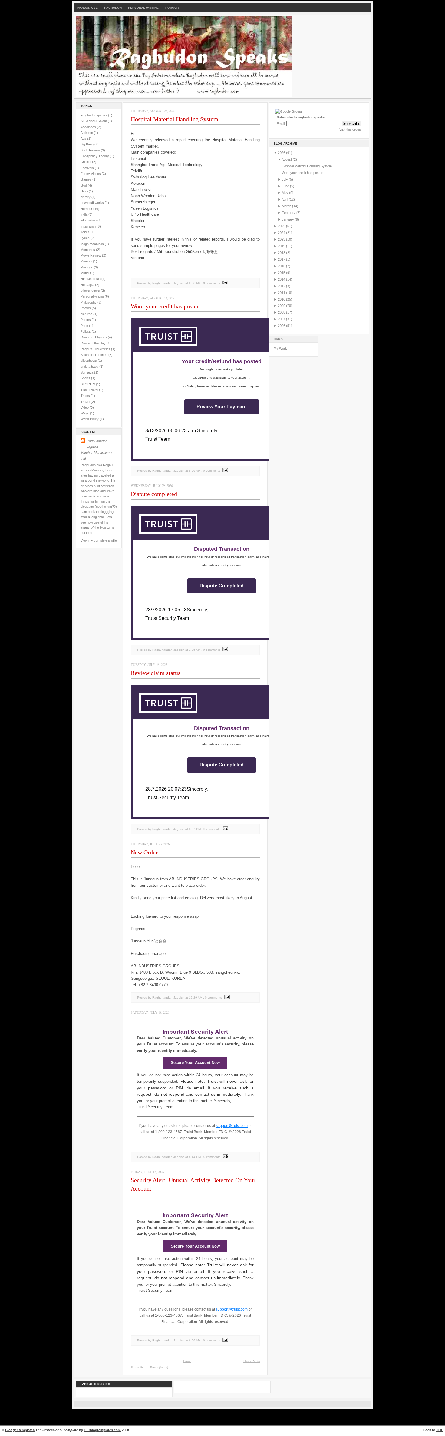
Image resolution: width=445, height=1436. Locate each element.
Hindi (85, 191)
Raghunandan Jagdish (97, 444)
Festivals (88, 168)
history (86, 197)
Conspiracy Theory (95, 156)
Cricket (86, 162)
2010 (282, 299)
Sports (86, 378)
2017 (282, 259)
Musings (87, 267)
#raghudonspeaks (94, 115)
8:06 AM (194, 470)
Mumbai (87, 261)
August (287, 159)
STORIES (88, 384)
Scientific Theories (94, 355)
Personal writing (93, 296)
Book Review (91, 150)
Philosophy (89, 302)
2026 (282, 153)
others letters (91, 290)
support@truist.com (232, 1126)
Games (86, 179)
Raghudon (113, 7)
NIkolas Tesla (91, 279)
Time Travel (90, 390)
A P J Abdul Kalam (94, 121)
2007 (282, 319)
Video (85, 407)
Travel (86, 402)
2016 (282, 266)
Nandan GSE (87, 7)
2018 (282, 252)
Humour (172, 7)
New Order (144, 852)
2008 (282, 312)
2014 (282, 279)
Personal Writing (143, 7)
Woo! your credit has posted (165, 306)
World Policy (90, 419)
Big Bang (87, 144)
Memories (88, 249)
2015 (282, 272)
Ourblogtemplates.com (102, 1430)
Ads (84, 138)
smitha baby (90, 366)
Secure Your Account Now (195, 1062)
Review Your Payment (221, 406)
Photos (86, 308)
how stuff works (93, 202)
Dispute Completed (221, 585)
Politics (86, 331)
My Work (280, 348)
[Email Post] (224, 283)
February (289, 212)
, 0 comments (210, 283)
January (288, 219)
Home (187, 1361)
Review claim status (155, 673)
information (89, 220)
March (287, 206)
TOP (439, 1430)
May (285, 192)
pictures (87, 314)
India (84, 214)
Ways (85, 413)
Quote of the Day (94, 343)
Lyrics (86, 238)
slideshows (89, 360)
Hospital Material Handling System (174, 119)
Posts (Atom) (159, 1367)
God (84, 185)
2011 (282, 292)
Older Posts (251, 1361)
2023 (282, 239)
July (285, 179)
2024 (282, 232)
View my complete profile (99, 540)
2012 (282, 286)
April (285, 199)
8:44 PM (195, 1156)
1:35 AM (194, 649)
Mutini (85, 273)
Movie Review (91, 255)
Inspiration (89, 226)
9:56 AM (194, 283)
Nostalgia (88, 285)
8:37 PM (195, 828)
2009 (282, 305)
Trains (86, 395)
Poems (86, 319)
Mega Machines (93, 244)
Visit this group (350, 129)
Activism (87, 133)
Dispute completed (154, 493)
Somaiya (87, 372)
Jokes (86, 232)
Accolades (89, 127)
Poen (85, 325)
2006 (282, 325)
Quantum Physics (94, 337)
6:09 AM (194, 1340)
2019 (282, 246)
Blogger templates (20, 1430)
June (286, 186)
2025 (282, 226)
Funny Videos (91, 173)
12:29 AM (195, 997)
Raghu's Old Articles (96, 349)
